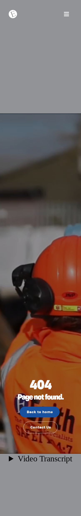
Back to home (40, 412)
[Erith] (14, 14)
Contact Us (40, 427)
